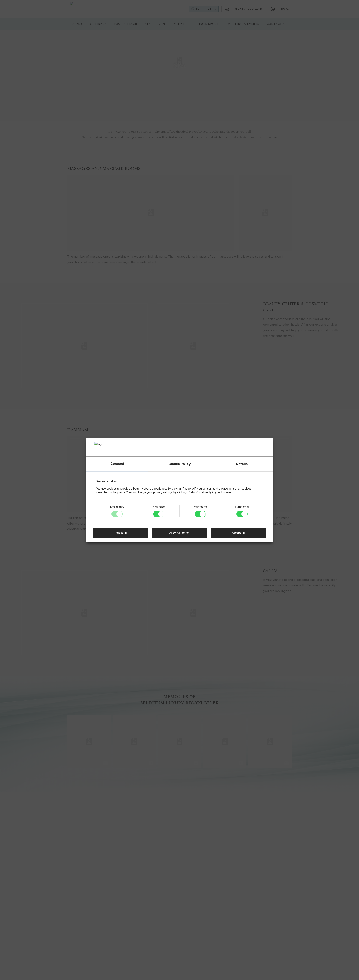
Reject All (121, 532)
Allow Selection (179, 532)
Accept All (238, 532)
